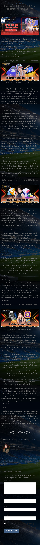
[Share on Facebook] (14, 432)
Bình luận (7, 480)
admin (29, 14)
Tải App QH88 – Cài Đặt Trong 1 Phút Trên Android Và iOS (30, 460)
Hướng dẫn (20, 3)
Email (6, 506)
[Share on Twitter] (18, 432)
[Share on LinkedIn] (28, 432)
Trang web (7, 515)
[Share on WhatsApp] (11, 432)
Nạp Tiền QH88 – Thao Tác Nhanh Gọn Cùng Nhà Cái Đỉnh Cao (10, 460)
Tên (5, 497)
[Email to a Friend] (21, 432)
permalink (34, 439)
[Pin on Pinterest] (25, 432)
